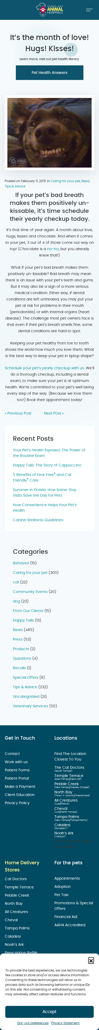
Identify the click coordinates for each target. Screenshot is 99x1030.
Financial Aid (66, 917)
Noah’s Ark (64, 833)
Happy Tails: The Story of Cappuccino (47, 465)
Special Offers (25, 678)
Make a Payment (20, 787)
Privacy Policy (18, 803)
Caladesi (62, 825)
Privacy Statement (65, 1023)
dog (16, 601)
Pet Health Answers (49, 73)
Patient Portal (17, 778)
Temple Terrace (69, 776)
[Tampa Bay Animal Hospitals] (49, 9)
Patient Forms (18, 770)
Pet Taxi (61, 895)
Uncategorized (26, 697)
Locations (65, 738)
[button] (91, 960)
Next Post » (54, 413)
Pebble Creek (67, 784)
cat (16, 582)
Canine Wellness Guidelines (38, 520)
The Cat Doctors (69, 768)
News (85, 181)
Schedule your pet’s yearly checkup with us (44, 368)
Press (17, 639)
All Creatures (66, 800)
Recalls (19, 668)
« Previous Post (18, 413)
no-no (53, 249)
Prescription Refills (22, 953)
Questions (22, 658)
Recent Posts (33, 439)
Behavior (21, 563)
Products (21, 649)
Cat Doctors (16, 879)
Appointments (67, 878)
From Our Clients (28, 611)
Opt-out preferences (33, 1023)
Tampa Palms (67, 817)
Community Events (30, 592)
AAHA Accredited (70, 925)
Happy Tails (23, 620)
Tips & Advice (15, 186)
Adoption (63, 887)
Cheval (61, 809)
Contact (13, 754)
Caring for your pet (65, 181)
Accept (49, 1012)
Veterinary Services (30, 706)
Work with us (17, 762)
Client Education (20, 795)
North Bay (63, 792)
